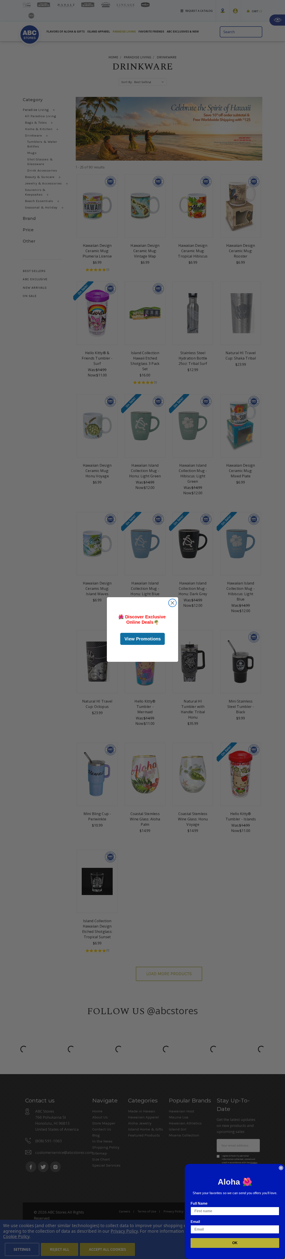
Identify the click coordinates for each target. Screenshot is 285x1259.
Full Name (199, 1203)
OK (235, 1243)
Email (195, 1222)
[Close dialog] (172, 603)
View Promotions (142, 638)
